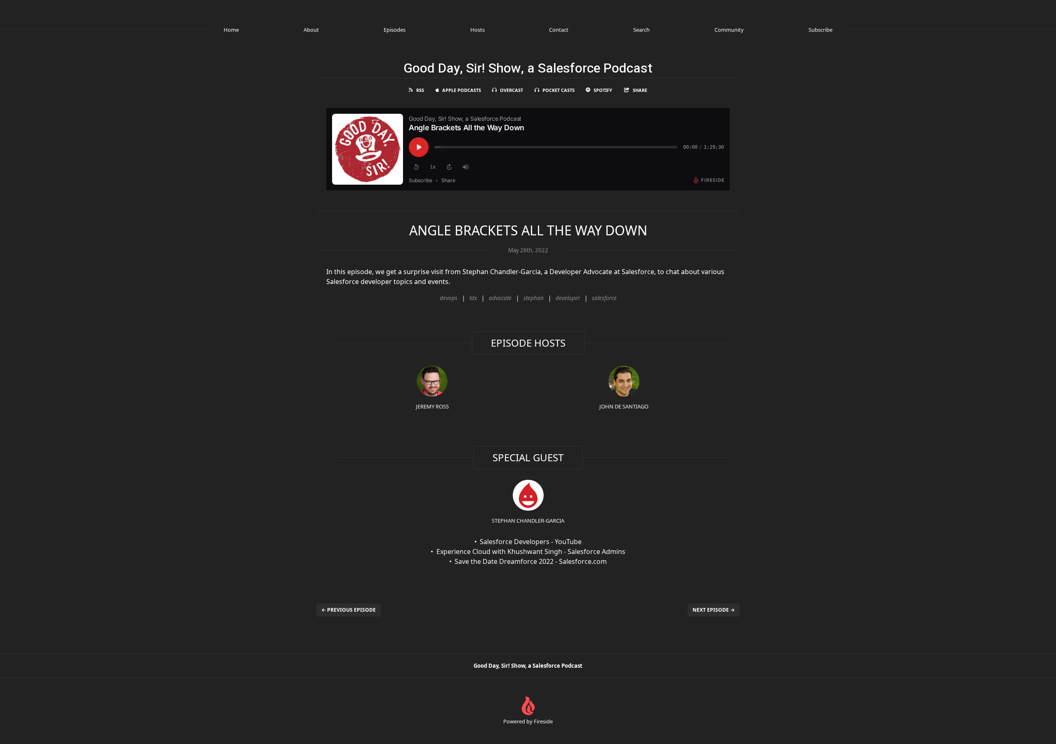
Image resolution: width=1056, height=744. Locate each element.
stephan (533, 298)
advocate (500, 298)
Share (640, 90)
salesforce (604, 298)
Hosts (477, 29)
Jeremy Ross (432, 406)
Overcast (511, 90)
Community (729, 29)
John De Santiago (623, 406)
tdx (473, 298)
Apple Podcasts (461, 90)
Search (641, 29)
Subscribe (820, 29)
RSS (420, 90)
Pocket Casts (558, 90)
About (311, 29)
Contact (558, 29)
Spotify (603, 90)
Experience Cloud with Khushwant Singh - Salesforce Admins (530, 551)
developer (568, 298)
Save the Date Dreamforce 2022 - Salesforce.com (531, 561)
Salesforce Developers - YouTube (531, 541)
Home (231, 29)
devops (448, 298)
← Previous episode (348, 609)
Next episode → (714, 609)
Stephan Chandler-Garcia (528, 520)
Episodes (394, 29)
